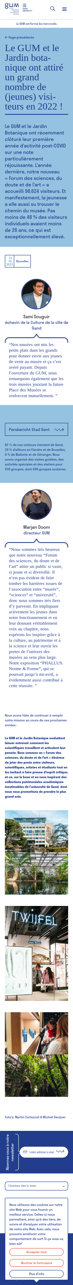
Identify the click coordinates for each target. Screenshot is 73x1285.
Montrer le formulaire (36, 1262)
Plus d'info (36, 1273)
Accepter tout (36, 1251)
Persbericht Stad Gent (29, 429)
